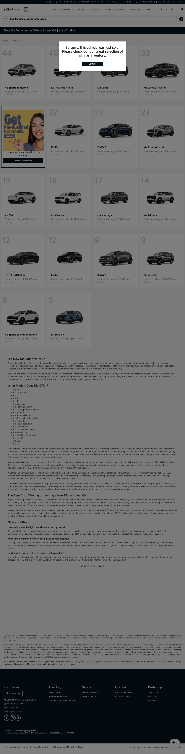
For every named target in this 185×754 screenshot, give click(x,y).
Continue (92, 64)
